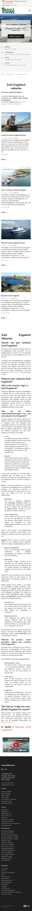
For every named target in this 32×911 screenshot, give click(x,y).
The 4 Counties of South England (13, 190)
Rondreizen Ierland (6, 858)
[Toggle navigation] (30, 10)
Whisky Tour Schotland (7, 845)
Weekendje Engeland (7, 848)
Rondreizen (4, 810)
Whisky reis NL (5, 876)
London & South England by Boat (13, 135)
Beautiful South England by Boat (13, 243)
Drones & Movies (6, 894)
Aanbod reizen (5, 888)
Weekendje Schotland (7, 831)
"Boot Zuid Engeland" (15, 104)
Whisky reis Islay (5, 841)
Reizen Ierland (5, 795)
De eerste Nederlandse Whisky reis (11, 892)
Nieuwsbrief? (5, 884)
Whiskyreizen (5, 812)
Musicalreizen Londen (7, 847)
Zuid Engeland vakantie (7, 854)
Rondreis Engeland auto (8, 850)
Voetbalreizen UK (6, 825)
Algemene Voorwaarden (8, 873)
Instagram (4, 886)
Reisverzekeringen (6, 882)
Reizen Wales (5, 797)
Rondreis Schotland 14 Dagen (9, 839)
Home (2, 74)
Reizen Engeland (6, 793)
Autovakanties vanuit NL (8, 890)
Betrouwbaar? (5, 878)
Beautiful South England (10, 296)
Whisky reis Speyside (7, 843)
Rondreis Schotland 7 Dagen (9, 835)
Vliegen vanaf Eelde (7, 821)
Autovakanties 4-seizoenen (9, 799)
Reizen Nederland (6, 801)
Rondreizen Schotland (7, 833)
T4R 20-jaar (4, 869)
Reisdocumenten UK (7, 880)
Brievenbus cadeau (6, 803)
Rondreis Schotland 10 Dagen (9, 837)
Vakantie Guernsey (6, 856)
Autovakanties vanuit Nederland (10, 823)
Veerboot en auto (6, 814)
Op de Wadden (5, 860)
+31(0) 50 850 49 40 (7, 783)
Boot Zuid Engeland (6, 852)
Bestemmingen (10, 74)
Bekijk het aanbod (15, 36)
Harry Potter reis (6, 816)
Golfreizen (4, 818)
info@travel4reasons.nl (14, 372)
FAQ (4, 5)
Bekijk (3, 159)
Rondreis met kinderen (7, 820)
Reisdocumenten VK (7, 722)
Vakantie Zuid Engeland (16, 728)
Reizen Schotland (6, 791)
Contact (8, 5)
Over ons (3, 871)
